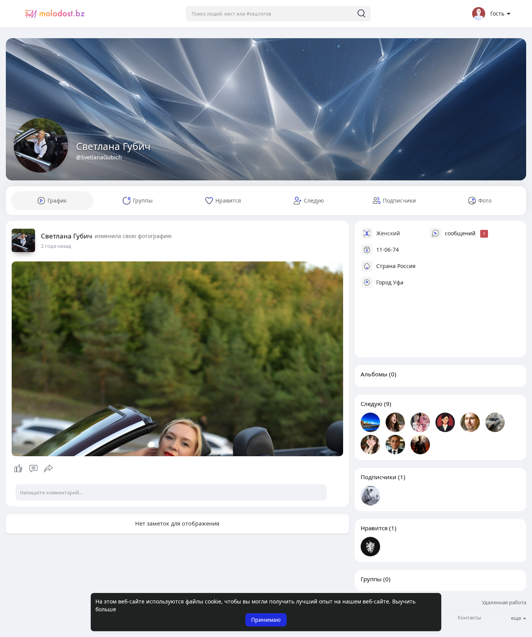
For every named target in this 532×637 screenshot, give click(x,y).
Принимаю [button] (266, 619)
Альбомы (374, 374)
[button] (278, 13)
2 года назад (56, 245)
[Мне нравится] (33, 468)
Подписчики (378, 477)
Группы (371, 579)
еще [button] (516, 617)
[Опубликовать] (48, 468)
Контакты (469, 617)
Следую (371, 404)
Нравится (374, 528)
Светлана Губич (113, 146)
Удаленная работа (504, 602)
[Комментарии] (33, 468)
